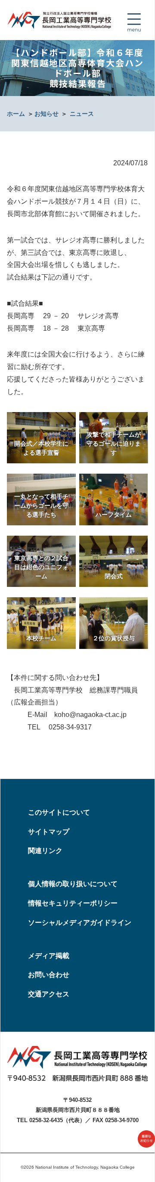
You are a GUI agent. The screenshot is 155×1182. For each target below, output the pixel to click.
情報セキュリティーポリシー (73, 903)
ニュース (82, 113)
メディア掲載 (48, 955)
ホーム (16, 113)
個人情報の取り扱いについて (73, 883)
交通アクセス (48, 994)
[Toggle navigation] (134, 22)
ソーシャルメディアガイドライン (79, 922)
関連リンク (45, 850)
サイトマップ (48, 831)
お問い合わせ (48, 974)
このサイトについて (59, 812)
